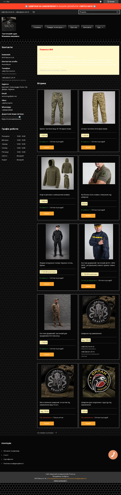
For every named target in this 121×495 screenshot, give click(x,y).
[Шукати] (117, 12)
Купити (46, 147)
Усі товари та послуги (45, 433)
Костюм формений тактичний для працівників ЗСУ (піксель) (53, 334)
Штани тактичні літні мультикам (94, 129)
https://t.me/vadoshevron (11, 119)
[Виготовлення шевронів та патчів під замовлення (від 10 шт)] (57, 381)
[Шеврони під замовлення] (99, 312)
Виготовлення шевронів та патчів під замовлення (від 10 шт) (55, 403)
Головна (37, 27)
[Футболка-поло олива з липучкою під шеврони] (99, 173)
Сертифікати (8, 459)
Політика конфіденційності (14, 463)
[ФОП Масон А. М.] (9, 24)
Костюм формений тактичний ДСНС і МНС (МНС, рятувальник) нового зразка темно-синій (98, 265)
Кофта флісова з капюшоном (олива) (55, 195)
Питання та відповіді (11, 451)
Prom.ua (72, 474)
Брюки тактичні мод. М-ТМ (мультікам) (55, 129)
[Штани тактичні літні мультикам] (99, 107)
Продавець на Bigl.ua (61, 476)
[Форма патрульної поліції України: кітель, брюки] (57, 241)
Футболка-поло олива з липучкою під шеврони (96, 196)
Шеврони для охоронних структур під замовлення (96, 403)
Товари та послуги (54, 27)
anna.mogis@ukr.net (9, 96)
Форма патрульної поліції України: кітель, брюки (56, 264)
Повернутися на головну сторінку (53, 70)
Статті (6, 455)
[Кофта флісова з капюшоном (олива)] (57, 173)
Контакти (87, 27)
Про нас (73, 27)
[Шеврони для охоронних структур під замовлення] (99, 381)
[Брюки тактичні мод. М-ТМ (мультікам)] (57, 107)
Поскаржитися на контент (57, 478)
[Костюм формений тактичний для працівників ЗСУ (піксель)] (57, 312)
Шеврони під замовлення (91, 333)
